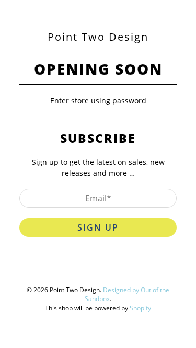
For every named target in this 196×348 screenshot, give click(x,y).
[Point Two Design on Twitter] (56, 269)
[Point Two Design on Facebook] (75, 269)
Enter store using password (98, 100)
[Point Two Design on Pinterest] (95, 269)
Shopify (140, 308)
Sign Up (98, 227)
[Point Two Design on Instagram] (115, 269)
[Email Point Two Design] (135, 269)
